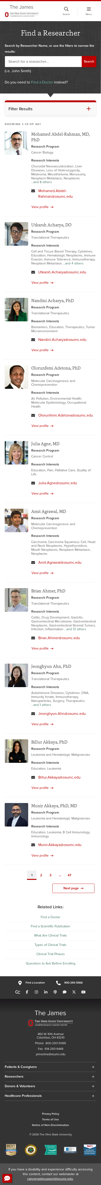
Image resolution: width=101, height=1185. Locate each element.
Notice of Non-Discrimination (50, 1125)
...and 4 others (73, 263)
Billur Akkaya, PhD (49, 742)
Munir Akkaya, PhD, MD (54, 806)
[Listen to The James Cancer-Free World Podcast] (55, 992)
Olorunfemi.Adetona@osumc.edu (65, 415)
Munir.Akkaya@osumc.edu (60, 844)
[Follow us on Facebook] (27, 992)
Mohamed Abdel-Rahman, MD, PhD (60, 137)
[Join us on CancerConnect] (17, 992)
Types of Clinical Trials (50, 945)
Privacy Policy (50, 1114)
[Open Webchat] (7, 1178)
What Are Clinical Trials (50, 935)
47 (69, 875)
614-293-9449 (54, 1049)
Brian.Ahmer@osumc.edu (59, 638)
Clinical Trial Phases (50, 954)
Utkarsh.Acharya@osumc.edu (62, 272)
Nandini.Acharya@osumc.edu (62, 339)
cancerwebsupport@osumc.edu (50, 1179)
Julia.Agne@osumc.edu (57, 483)
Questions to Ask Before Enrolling (50, 963)
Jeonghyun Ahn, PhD (51, 666)
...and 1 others (41, 705)
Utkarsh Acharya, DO (51, 225)
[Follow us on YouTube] (83, 992)
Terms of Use (50, 1119)
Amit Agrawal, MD (48, 511)
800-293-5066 (73, 982)
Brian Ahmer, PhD (48, 591)
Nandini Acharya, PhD (52, 300)
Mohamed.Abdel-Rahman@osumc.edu (55, 194)
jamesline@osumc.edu (50, 1054)
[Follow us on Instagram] (36, 992)
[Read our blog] (64, 992)
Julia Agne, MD (45, 444)
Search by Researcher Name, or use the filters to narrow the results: (49, 49)
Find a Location (35, 982)
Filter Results (20, 108)
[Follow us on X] (74, 992)
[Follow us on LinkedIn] (45, 992)
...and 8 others (41, 182)
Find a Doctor (42, 82)
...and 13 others (75, 629)
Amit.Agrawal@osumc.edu (60, 562)
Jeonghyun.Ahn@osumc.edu (62, 713)
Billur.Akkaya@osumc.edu (59, 777)
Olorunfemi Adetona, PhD (56, 368)
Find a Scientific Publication (50, 926)
